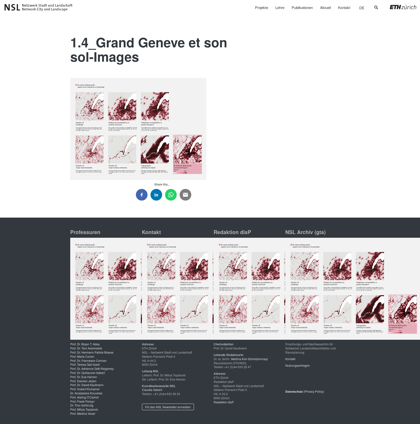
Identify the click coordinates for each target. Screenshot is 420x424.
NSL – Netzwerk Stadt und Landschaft (40, 7)
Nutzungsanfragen (297, 365)
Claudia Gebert (152, 390)
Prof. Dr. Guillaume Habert (87, 373)
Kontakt (290, 359)
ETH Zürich (399, 7)
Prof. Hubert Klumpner (85, 389)
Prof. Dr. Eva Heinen (83, 377)
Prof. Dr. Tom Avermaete (86, 348)
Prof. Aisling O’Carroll (84, 397)
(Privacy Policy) (304, 391)
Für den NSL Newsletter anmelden (168, 407)
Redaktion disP (224, 402)
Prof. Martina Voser (82, 413)
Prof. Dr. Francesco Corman (88, 360)
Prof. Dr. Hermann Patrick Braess (92, 352)
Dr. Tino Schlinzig (81, 405)
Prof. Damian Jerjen (83, 381)
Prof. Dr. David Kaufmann (87, 385)
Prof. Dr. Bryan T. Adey (85, 344)
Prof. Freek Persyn (82, 401)
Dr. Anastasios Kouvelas (86, 393)
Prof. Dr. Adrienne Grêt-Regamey (92, 368)
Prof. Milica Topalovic (84, 409)
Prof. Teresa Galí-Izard (85, 364)
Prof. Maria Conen (82, 356)
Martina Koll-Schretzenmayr (249, 359)
